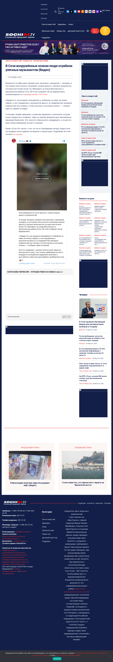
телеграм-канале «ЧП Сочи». (35, 94)
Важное (84, 100)
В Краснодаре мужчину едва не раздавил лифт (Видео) (30, 484)
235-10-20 (21, 520)
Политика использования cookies (14, 555)
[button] (55, 11)
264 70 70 (20, 515)
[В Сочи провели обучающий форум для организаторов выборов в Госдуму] (93, 308)
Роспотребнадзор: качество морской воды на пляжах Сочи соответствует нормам (93, 117)
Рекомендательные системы (13, 557)
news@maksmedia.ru (23, 532)
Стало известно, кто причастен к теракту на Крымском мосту (83, 483)
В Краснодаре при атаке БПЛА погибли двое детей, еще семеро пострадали (85, 253)
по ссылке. (17, 134)
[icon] (67, 11)
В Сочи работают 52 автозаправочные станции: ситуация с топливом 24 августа (85, 241)
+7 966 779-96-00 (18, 511)
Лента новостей (14, 61)
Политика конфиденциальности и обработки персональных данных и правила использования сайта (15, 562)
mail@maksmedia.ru (9, 550)
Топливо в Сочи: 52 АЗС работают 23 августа (100, 252)
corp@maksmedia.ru (19, 541)
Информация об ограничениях (13, 553)
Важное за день (88, 124)
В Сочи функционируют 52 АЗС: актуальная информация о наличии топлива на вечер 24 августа (93, 129)
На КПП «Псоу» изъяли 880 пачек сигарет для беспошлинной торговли (91, 155)
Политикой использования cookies (68, 655)
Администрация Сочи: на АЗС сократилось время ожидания (100, 209)
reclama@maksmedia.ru (11, 539)
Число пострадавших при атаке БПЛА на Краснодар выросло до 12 (100, 241)
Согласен (57, 659)
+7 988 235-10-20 (26, 525)
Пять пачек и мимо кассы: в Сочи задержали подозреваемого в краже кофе (93, 143)
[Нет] (110, 656)
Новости (27, 61)
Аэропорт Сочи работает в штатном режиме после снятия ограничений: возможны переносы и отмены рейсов (100, 226)
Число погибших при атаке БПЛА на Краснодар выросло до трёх (85, 223)
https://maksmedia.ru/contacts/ (13, 536)
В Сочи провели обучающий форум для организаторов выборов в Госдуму (92, 105)
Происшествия (40, 61)
